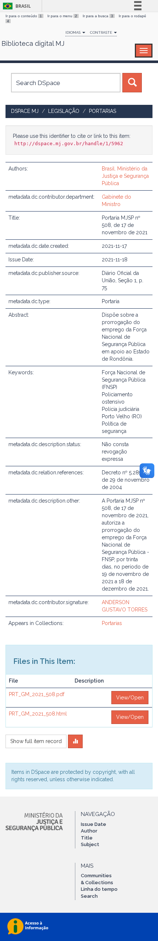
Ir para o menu (62, 16)
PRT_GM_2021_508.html (38, 714)
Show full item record (36, 741)
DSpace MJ (25, 111)
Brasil (15, 6)
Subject (90, 844)
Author (89, 831)
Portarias (102, 111)
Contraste (101, 32)
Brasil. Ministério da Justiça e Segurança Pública (125, 176)
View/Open (130, 698)
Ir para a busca (98, 16)
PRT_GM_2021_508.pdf (36, 694)
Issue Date (93, 824)
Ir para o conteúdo (24, 16)
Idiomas (73, 32)
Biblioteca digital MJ (32, 43)
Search (89, 896)
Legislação (63, 111)
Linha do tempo (99, 889)
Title (87, 838)
